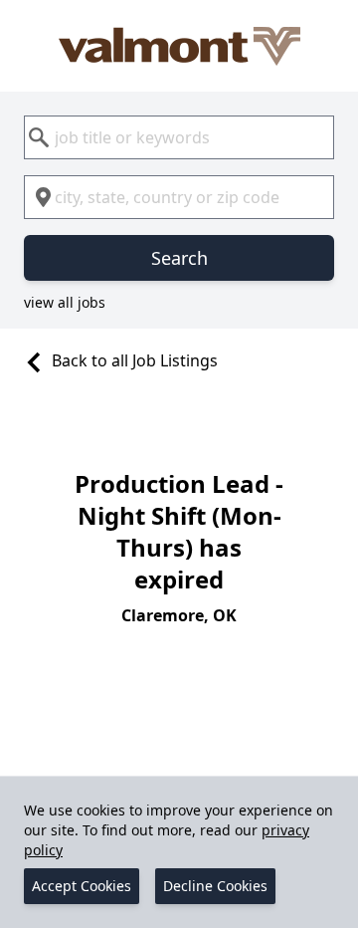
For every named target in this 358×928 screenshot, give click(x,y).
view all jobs (64, 302)
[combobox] (179, 137)
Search (179, 258)
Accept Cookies (81, 885)
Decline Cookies (215, 885)
